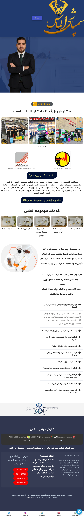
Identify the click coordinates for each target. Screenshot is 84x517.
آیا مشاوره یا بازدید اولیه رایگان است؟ (62, 384)
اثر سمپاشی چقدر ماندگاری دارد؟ (64, 346)
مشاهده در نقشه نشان (30, 441)
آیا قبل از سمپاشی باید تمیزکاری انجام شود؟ (60, 368)
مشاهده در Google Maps (40, 437)
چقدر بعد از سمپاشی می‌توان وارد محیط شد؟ (59, 331)
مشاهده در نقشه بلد (51, 441)
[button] (61, 305)
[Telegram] (79, 512)
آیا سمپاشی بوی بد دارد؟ (67, 362)
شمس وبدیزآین (31, 498)
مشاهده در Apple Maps (17, 437)
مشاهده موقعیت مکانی (63, 437)
